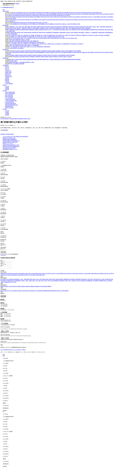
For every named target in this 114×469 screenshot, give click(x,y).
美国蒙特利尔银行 (94, 29)
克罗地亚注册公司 (60, 15)
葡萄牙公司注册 (22, 14)
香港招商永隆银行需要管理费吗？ (10, 139)
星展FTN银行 (56, 38)
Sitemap (2, 349)
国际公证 (7, 68)
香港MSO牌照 (36, 59)
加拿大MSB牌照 (22, 59)
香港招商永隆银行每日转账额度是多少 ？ (11, 140)
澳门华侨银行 (71, 35)
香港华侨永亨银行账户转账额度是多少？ (11, 146)
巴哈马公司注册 (73, 16)
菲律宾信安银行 (47, 46)
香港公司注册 (99, 12)
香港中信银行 (47, 26)
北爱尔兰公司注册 (15, 14)
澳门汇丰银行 (44, 35)
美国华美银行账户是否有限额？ (9, 147)
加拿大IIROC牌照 (15, 59)
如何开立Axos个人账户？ (8, 143)
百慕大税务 (49, 55)
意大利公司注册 (102, 14)
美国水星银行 (62, 29)
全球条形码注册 (8, 76)
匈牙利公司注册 (25, 15)
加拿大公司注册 (107, 16)
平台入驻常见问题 (9, 97)
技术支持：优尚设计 (21, 349)
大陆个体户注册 (26, 22)
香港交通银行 (34, 26)
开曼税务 (65, 56)
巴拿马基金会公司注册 (26, 24)
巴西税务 (21, 55)
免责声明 (6, 349)
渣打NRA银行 (32, 38)
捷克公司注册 (29, 14)
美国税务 (73, 55)
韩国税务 (71, 50)
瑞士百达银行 (55, 36)
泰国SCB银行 (30, 41)
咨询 (4, 354)
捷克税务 (22, 52)
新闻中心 (5, 85)
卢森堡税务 (31, 52)
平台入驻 (7, 69)
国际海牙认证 (8, 75)
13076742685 (3, 255)
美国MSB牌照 (12, 62)
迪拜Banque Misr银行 (25, 39)
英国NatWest (29, 45)
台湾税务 (67, 50)
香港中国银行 (28, 26)
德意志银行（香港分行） (27, 28)
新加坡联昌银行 (55, 32)
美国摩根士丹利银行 (76, 29)
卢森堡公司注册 (42, 14)
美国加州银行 (42, 29)
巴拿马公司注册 (87, 16)
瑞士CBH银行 (61, 36)
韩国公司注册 (87, 12)
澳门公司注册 (93, 12)
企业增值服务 (6, 65)
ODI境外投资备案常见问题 (10, 100)
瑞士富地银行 (12, 36)
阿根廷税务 (29, 55)
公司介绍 (7, 110)
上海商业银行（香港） (44, 28)
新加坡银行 (76, 32)
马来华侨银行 (20, 42)
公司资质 (7, 113)
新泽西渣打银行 (101, 29)
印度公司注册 (16, 12)
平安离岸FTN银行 (35, 43)
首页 (4, 9)
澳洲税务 (51, 56)
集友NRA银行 (74, 38)
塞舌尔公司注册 (31, 19)
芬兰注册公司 (67, 15)
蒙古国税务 (22, 50)
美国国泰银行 (32, 29)
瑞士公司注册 (13, 15)
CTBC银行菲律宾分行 (14, 46)
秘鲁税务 (17, 55)
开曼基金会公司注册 (36, 24)
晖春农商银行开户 (67, 43)
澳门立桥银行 (18, 35)
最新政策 (7, 87)
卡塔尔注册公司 (106, 19)
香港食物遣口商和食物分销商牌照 (73, 59)
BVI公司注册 (93, 16)
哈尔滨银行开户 (74, 43)
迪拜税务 (43, 56)
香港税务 (79, 50)
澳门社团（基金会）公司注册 (64, 24)
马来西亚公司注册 (48, 12)
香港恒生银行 (71, 26)
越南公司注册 (62, 12)
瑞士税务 (88, 52)
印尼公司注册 (29, 12)
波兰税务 (101, 52)
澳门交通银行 (77, 35)
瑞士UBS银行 (37, 36)
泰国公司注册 (41, 12)
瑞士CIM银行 (18, 36)
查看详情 (17, 3)
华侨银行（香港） (96, 26)
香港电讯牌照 (42, 59)
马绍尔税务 (60, 56)
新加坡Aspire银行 (70, 32)
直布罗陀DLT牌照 (13, 60)
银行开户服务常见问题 (10, 93)
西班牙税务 (79, 52)
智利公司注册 (34, 16)
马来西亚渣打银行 (33, 42)
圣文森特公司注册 (15, 16)
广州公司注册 (44, 22)
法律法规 (7, 89)
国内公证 (7, 66)
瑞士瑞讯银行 (24, 36)
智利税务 (25, 55)
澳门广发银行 (65, 35)
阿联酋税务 (32, 56)
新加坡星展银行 (49, 32)
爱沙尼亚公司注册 (39, 15)
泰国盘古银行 (24, 41)
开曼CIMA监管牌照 (14, 63)
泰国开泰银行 (18, 41)
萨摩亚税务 (55, 56)
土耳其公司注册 (49, 14)
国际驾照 (7, 79)
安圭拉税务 (34, 55)
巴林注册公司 (99, 19)
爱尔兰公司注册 (82, 14)
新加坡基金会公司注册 (17, 24)
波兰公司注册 (32, 15)
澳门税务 (75, 50)
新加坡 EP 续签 (8, 72)
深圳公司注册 (38, 22)
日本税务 (63, 50)
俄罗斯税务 (69, 52)
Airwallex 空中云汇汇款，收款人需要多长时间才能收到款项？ (16, 136)
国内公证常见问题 (9, 95)
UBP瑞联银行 (49, 36)
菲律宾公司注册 (35, 12)
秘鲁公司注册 (22, 16)
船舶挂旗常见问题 (9, 106)
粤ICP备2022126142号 (12, 349)
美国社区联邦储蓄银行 (85, 29)
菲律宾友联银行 (40, 46)
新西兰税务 (13, 50)
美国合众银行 (108, 29)
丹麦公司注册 (45, 15)
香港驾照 (7, 77)
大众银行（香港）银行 (66, 28)
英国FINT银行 (12, 45)
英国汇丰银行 (24, 45)
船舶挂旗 (7, 80)
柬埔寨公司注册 (68, 12)
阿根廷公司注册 (40, 16)
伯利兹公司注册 (66, 16)
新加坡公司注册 (55, 12)
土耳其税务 (36, 52)
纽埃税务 (47, 56)
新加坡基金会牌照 (29, 59)
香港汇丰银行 (53, 26)
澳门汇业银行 (95, 35)
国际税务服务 (6, 49)
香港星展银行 (65, 26)
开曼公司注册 (46, 16)
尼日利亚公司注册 (24, 19)
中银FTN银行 (20, 43)
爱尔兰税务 (60, 52)
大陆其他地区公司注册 (18, 22)
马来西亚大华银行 (40, 42)
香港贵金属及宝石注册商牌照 (60, 59)
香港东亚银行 (83, 26)
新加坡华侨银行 (13, 32)
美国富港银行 (12, 29)
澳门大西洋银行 (59, 35)
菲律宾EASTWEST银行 (32, 46)
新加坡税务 (49, 50)
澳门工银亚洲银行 (25, 35)
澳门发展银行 (83, 35)
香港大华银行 (82, 28)
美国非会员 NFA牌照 (29, 62)
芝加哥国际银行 (36, 45)
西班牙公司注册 (109, 14)
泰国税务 (39, 50)
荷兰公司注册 (76, 14)
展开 (1, 276)
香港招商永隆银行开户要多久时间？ (10, 142)
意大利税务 (74, 52)
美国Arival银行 (48, 29)
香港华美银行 (58, 28)
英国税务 (65, 52)
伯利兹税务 (39, 55)
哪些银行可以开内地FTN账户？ (9, 138)
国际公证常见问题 (9, 96)
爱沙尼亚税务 (106, 52)
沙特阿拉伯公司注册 (92, 19)
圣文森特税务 (12, 55)
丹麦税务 (111, 52)
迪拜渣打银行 (18, 39)
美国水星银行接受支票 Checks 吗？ (10, 149)
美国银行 (37, 29)
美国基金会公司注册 (44, 24)
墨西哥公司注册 (100, 16)
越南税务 (54, 50)
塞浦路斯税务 (42, 52)
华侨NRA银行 (14, 38)
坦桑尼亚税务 (16, 56)
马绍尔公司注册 (84, 19)
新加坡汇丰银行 (20, 32)
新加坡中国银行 (14, 33)
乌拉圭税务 (69, 56)
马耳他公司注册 (63, 14)
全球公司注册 (6, 11)
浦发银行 (15, 43)
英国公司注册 (89, 14)
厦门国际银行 (44, 38)
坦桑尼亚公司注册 (16, 19)
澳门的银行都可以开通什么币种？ (23, 118)
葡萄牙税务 (17, 52)
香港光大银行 (22, 26)
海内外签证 (7, 82)
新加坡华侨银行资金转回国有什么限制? (11, 145)
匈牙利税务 (96, 52)
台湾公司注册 (81, 12)
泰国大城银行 (12, 41)
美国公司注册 (42, 274)
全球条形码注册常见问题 (10, 103)
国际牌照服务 (6, 58)
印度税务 (18, 50)
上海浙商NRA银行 (51, 43)
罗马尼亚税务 (8, 53)
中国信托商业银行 (75, 28)
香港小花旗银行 (36, 28)
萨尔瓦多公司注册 (12, 18)
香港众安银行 (52, 28)
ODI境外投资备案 (9, 83)
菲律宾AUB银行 (23, 46)
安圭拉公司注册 (60, 16)
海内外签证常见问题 (9, 102)
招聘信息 (7, 114)
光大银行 (11, 43)
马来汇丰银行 (14, 42)
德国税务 (92, 52)
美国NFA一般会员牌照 (20, 62)
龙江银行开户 (80, 43)
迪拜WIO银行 (12, 39)
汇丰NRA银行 (26, 38)
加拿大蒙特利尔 (13, 48)
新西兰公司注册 (64, 19)
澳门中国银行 (32, 35)
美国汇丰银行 (12, 31)
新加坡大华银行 (42, 32)
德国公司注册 (19, 15)
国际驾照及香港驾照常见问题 (11, 104)
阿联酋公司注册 (38, 19)
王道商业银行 (88, 28)
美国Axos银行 (69, 29)
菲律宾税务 (34, 50)
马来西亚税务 (44, 50)
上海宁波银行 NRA (59, 43)
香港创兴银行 (59, 26)
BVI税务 (59, 55)
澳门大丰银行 (89, 35)
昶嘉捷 (4, 130)
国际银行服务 (6, 25)
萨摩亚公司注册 (77, 19)
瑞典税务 (84, 52)
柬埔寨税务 (58, 50)
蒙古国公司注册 (22, 12)
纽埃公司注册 (58, 19)
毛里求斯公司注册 (45, 19)
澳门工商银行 (12, 35)
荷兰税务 (56, 52)
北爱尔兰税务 (12, 52)
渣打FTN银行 (50, 38)
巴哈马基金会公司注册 (75, 24)
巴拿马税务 (54, 55)
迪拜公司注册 (52, 19)
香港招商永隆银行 (40, 26)
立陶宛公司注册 (35, 14)
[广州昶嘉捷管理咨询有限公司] (7, 7)
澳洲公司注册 (71, 19)
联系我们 (7, 112)
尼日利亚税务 (22, 56)
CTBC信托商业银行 (55, 29)
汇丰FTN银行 (62, 38)
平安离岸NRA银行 (27, 43)
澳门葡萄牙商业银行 (51, 35)
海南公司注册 (32, 22)
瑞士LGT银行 (43, 36)
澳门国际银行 (38, 35)
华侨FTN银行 (68, 38)
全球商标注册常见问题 (10, 99)
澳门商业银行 (101, 35)
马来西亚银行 (26, 42)
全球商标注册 (8, 70)
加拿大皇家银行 (20, 48)
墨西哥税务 (63, 55)
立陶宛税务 (26, 52)
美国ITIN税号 (8, 73)
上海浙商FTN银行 (43, 43)
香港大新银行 (89, 26)
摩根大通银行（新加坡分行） (85, 32)
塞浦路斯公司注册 (56, 14)
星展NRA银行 (20, 38)
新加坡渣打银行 (35, 32)
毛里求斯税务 (38, 56)
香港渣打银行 (109, 26)
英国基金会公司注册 (53, 24)
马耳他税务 (47, 52)
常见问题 (5, 90)
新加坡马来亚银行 (28, 32)
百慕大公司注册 (80, 16)
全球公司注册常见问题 (10, 92)
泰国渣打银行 (36, 41)
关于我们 (5, 109)
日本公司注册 (75, 12)
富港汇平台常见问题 (9, 107)
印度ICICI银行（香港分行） (16, 28)
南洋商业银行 (77, 26)
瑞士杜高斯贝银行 (31, 36)
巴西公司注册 (28, 16)
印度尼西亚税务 (28, 50)
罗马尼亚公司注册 (52, 15)
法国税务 (52, 52)
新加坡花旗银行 (62, 32)
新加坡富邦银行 (94, 32)
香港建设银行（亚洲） (14, 26)
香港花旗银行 (103, 26)
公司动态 (7, 86)
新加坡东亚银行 (101, 32)
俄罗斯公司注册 (95, 14)
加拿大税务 (68, 55)
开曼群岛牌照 (21, 63)
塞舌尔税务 (27, 56)
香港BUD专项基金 (49, 59)
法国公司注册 (70, 14)
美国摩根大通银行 (25, 29)
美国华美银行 (18, 29)
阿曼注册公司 (12, 21)
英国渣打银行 (18, 45)
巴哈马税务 (44, 55)
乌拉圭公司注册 (53, 16)
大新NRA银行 (39, 38)
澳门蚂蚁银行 (107, 35)
